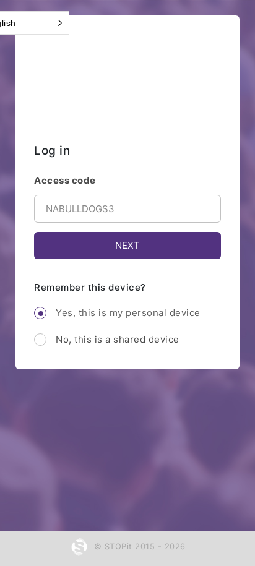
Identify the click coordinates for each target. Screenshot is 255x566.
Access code (65, 180)
